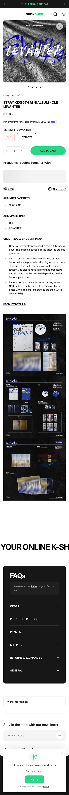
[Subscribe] (59, 735)
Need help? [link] (59, 189)
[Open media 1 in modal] (59, 26)
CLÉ (9, 137)
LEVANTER (26, 137)
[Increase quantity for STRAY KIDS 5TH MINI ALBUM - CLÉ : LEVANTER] (21, 151)
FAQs (34, 586)
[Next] (64, 4)
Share (11, 188)
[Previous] (4, 4)
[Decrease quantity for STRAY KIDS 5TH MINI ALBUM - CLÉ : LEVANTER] (7, 151)
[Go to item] (28, 87)
